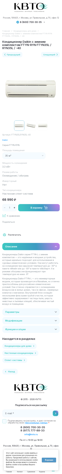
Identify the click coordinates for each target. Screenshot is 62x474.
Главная (6, 31)
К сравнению (13, 216)
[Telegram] (24, 228)
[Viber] (30, 228)
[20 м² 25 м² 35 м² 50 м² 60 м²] (24, 155)
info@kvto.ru (31, 434)
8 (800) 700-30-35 (31, 22)
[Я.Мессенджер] (5, 228)
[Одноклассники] (18, 228)
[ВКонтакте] (11, 228)
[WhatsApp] (37, 228)
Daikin (5, 140)
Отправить (55, 413)
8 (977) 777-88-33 (32, 430)
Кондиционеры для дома (25, 31)
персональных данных (36, 422)
